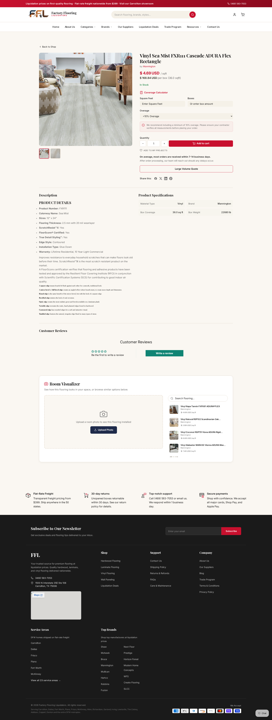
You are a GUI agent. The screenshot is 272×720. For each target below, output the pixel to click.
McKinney (36, 674)
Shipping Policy (158, 567)
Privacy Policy (206, 592)
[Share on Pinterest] (170, 178)
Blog (201, 573)
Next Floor (129, 646)
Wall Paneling (108, 579)
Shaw (104, 646)
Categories (87, 26)
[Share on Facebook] (155, 178)
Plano (34, 661)
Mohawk (105, 653)
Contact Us (213, 26)
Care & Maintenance (160, 585)
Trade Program (172, 26)
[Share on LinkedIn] (165, 178)
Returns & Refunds (159, 573)
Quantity (144, 137)
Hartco (104, 677)
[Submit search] (192, 14)
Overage (144, 110)
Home (55, 26)
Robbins (105, 684)
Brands (105, 26)
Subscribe (231, 531)
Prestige (128, 653)
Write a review (164, 353)
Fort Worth (36, 667)
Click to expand (120, 140)
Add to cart (203, 143)
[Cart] (242, 14)
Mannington (149, 66)
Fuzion (104, 690)
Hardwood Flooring (110, 560)
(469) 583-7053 (43, 578)
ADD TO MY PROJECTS (155, 150)
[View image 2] (55, 153)
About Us (70, 26)
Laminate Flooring (110, 567)
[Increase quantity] (164, 143)
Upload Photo (105, 429)
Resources (193, 26)
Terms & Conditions (209, 585)
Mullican (105, 671)
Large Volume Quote (186, 168)
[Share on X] (160, 178)
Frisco (34, 655)
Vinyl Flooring (108, 573)
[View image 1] (44, 153)
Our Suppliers (125, 26)
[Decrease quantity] (143, 143)
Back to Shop (49, 46)
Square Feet (146, 98)
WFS (126, 676)
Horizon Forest (131, 659)
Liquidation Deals (149, 26)
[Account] (234, 14)
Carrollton (36, 643)
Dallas (34, 649)
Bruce (104, 659)
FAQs (153, 579)
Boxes (191, 98)
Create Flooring (131, 682)
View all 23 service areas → (46, 680)
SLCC (127, 688)
